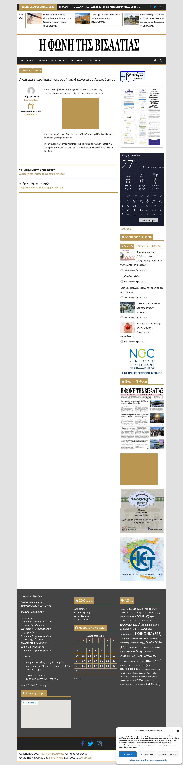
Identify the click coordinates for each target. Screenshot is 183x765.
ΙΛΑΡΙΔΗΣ (146, 629)
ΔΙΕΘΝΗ (141, 616)
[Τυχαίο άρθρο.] (155, 60)
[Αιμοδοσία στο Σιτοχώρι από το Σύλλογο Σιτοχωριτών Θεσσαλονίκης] (127, 332)
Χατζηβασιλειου (142, 673)
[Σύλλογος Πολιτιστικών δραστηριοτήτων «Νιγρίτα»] (127, 312)
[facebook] (83, 743)
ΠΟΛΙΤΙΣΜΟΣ (146, 655)
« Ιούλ (77, 678)
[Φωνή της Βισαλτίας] (22, 60)
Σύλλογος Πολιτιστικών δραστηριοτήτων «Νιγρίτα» (148, 308)
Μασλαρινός (125, 643)
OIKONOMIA (135, 609)
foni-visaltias (31, 99)
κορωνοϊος (150, 676)
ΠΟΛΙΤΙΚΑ (56, 60)
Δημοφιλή (128, 246)
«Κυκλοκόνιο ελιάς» (130, 276)
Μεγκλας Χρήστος (138, 643)
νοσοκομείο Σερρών (127, 684)
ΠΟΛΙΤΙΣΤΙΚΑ (75, 60)
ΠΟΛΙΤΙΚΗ (132, 651)
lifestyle (123, 609)
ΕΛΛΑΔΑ (130, 624)
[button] (178, 731)
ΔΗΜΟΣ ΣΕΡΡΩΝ (127, 616)
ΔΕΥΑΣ (155, 613)
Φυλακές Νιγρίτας (127, 673)
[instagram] (99, 743)
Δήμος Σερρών (81, 619)
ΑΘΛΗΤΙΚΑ (127, 612)
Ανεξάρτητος (80, 609)
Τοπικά (37, 70)
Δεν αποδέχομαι (147, 754)
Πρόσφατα (143, 246)
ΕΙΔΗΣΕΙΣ (146, 620)
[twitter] (91, 743)
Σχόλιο (157, 246)
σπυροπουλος (140, 684)
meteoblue (125, 229)
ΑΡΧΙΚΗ (31, 60)
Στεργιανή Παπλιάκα (129, 661)
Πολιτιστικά (26, 70)
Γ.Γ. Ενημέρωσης (82, 612)
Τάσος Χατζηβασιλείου (149, 669)
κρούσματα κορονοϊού (131, 680)
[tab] (127, 246)
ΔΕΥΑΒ (147, 613)
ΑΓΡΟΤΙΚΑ (151, 609)
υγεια (153, 684)
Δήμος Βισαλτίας (82, 616)
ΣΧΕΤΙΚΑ (93, 60)
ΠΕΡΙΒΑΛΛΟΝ (135, 647)
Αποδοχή (128, 754)
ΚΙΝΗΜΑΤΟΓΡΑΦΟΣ (127, 634)
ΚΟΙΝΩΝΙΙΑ (124, 638)
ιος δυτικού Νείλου (136, 676)
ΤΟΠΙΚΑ (43, 60)
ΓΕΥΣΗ (138, 613)
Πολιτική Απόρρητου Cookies (139, 760)
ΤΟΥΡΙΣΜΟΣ (129, 669)
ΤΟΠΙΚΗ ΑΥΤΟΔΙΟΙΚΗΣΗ (135, 665)
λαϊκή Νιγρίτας (149, 680)
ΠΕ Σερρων (148, 647)
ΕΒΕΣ (135, 620)
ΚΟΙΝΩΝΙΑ (148, 633)
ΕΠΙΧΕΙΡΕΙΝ (149, 625)
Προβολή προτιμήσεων (168, 754)
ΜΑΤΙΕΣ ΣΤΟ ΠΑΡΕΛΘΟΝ (151, 638)
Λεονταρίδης (135, 638)
